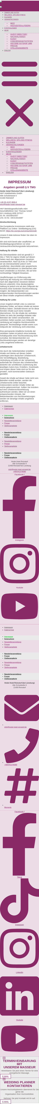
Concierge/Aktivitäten (21, 41)
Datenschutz (9, 409)
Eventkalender (10, 28)
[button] (19, 93)
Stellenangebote (19, 48)
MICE (12, 23)
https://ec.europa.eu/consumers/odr (21, 231)
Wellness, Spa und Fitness (14, 15)
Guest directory (18, 34)
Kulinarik (8, 17)
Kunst (13, 39)
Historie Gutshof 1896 (21, 43)
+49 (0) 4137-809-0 (8, 202)
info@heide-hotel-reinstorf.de (12, 204)
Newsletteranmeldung (12, 421)
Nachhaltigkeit (18, 37)
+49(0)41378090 (10, 765)
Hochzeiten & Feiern (20, 26)
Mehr (6, 30)
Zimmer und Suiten (11, 12)
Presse (14, 46)
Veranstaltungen (11, 19)
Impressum (8, 406)
